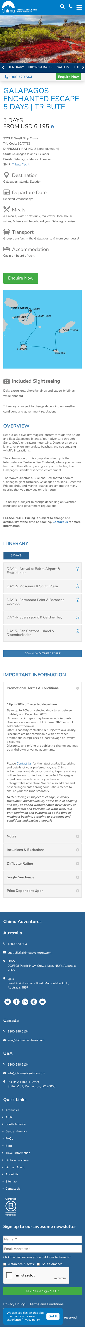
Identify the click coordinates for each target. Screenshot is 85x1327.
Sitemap (11, 1181)
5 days (16, 555)
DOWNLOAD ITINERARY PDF (43, 653)
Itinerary (16, 67)
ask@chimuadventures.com (26, 1040)
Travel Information (17, 1153)
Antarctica (12, 1110)
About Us (12, 1174)
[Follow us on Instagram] (34, 1002)
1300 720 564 (20, 77)
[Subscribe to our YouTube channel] (42, 1002)
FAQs (9, 1139)
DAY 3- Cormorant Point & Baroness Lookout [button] (35, 602)
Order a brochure (17, 1160)
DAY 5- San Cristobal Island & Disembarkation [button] (30, 633)
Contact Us (24, 763)
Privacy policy (31, 1320)
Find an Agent (15, 1167)
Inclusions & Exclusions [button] (25, 849)
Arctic (9, 1117)
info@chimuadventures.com (26, 1073)
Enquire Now (68, 76)
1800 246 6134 (18, 1031)
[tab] (42, 571)
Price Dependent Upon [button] (25, 890)
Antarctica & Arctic (21, 1264)
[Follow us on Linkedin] (25, 1002)
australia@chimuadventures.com (29, 953)
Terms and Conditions (46, 1304)
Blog (8, 1146)
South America (15, 1124)
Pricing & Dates (40, 67)
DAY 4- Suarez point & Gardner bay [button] (34, 617)
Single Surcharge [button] (20, 877)
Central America (16, 1131)
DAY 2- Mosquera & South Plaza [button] (32, 586)
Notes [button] (11, 836)
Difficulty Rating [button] (20, 863)
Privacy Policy (14, 1304)
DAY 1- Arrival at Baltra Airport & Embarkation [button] (33, 570)
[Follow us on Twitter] (7, 1002)
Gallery (63, 67)
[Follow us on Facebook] (16, 1002)
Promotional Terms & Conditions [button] (33, 688)
